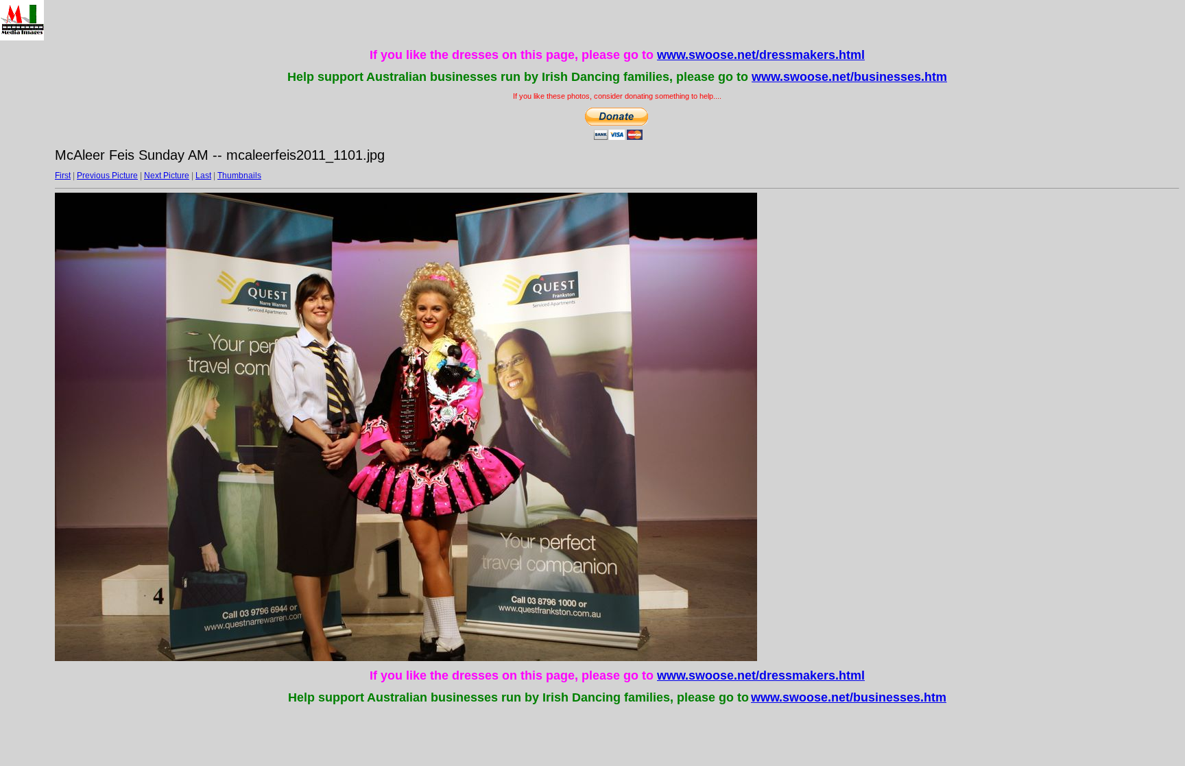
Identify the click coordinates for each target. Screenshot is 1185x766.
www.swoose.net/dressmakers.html (761, 55)
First (63, 175)
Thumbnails (239, 175)
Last (203, 175)
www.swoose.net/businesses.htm (849, 77)
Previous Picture (107, 175)
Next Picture (166, 175)
